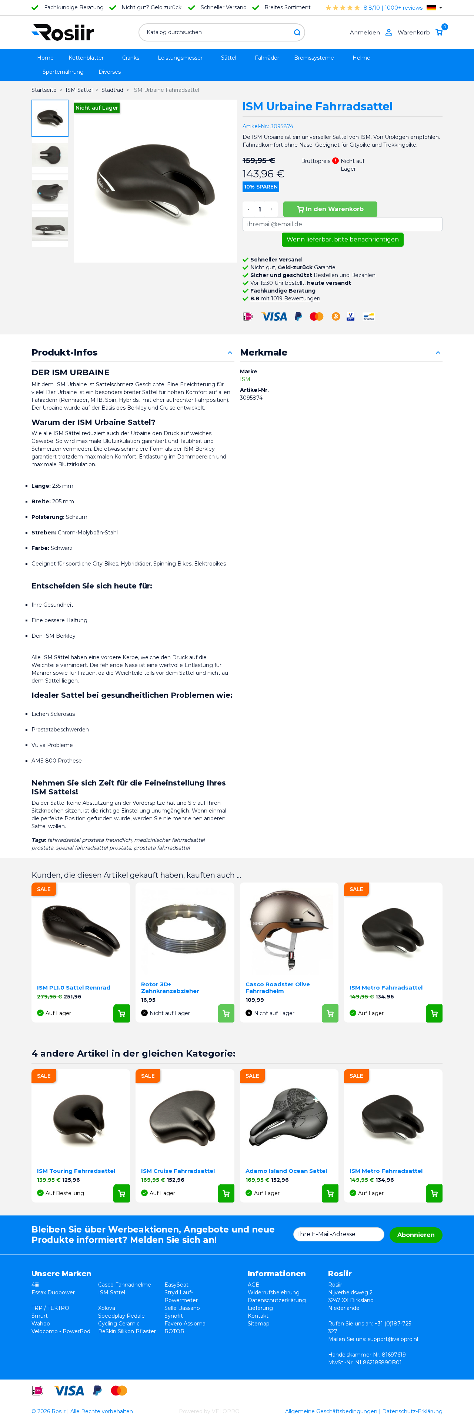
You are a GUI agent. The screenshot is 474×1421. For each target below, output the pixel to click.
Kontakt (258, 1315)
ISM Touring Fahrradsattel (76, 1170)
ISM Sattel (111, 1292)
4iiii (35, 1284)
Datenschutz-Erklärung (412, 1411)
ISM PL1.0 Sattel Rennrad (73, 987)
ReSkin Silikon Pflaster (127, 1331)
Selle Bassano (182, 1308)
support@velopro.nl (393, 1339)
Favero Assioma (185, 1323)
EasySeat (176, 1284)
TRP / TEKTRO (50, 1308)
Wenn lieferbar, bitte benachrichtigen (343, 239)
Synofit (173, 1315)
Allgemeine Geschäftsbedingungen (331, 1411)
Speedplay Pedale (121, 1315)
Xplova (106, 1308)
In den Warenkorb (335, 209)
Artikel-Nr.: (256, 126)
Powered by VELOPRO (209, 1411)
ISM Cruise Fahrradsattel (178, 1170)
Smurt (39, 1315)
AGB (254, 1284)
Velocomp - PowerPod (60, 1331)
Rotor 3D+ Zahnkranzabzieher (170, 987)
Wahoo (40, 1323)
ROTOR (174, 1331)
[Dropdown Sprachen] (434, 7)
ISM (245, 379)
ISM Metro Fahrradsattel (386, 987)
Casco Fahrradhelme (124, 1284)
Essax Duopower (53, 1292)
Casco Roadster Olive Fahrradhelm (278, 987)
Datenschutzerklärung (277, 1300)
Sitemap (259, 1323)
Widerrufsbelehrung (274, 1292)
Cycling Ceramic (119, 1323)
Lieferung (260, 1308)
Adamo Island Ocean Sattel (286, 1170)
